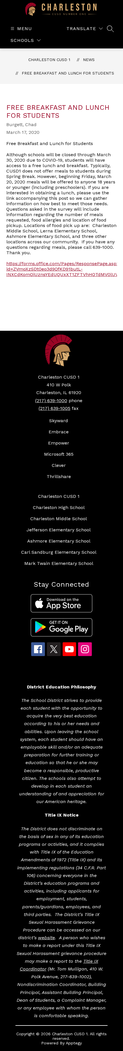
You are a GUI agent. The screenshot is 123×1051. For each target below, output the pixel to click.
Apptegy (74, 1043)
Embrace (59, 432)
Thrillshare (59, 476)
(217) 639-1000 (51, 400)
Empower (58, 443)
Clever (59, 465)
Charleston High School (59, 507)
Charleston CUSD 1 (49, 59)
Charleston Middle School (58, 518)
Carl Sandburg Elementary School (58, 552)
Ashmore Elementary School (58, 541)
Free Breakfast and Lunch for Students (68, 73)
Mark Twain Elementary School (58, 563)
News (89, 59)
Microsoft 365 (59, 454)
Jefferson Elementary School (59, 530)
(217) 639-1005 (54, 408)
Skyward (58, 420)
